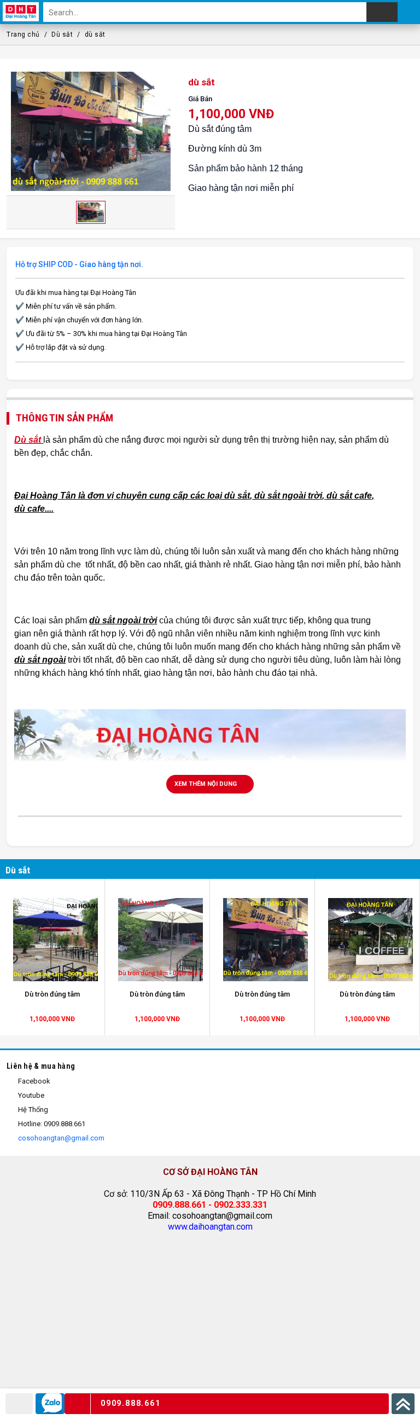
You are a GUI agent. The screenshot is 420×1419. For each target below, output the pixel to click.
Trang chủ (23, 34)
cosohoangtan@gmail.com (60, 1138)
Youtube (30, 1095)
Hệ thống (32, 1109)
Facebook (33, 1081)
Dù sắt (62, 34)
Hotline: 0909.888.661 (50, 1124)
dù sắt (95, 34)
